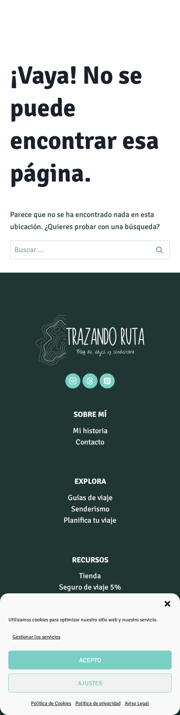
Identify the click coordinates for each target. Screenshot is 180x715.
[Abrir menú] (162, 22)
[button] (167, 604)
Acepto (90, 660)
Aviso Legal (137, 703)
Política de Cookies (51, 703)
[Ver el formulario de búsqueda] (17, 23)
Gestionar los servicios (36, 637)
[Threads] (90, 380)
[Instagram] (72, 380)
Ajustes (90, 683)
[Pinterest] (107, 380)
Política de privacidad (98, 703)
